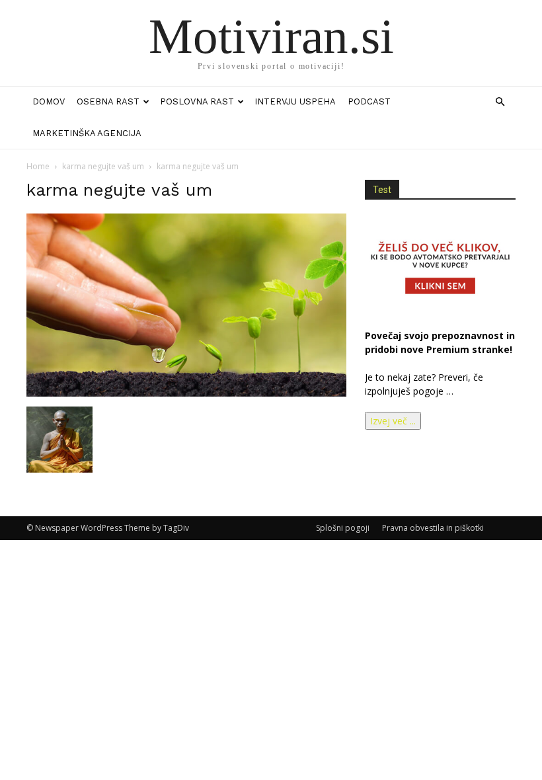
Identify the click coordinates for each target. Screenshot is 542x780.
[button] (500, 102)
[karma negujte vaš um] (186, 393)
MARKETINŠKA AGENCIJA (86, 133)
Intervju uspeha (295, 101)
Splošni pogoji (342, 527)
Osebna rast (108, 101)
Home (38, 166)
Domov (48, 101)
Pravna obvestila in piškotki (433, 527)
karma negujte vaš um (103, 166)
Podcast (369, 101)
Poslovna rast (197, 101)
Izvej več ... (393, 420)
